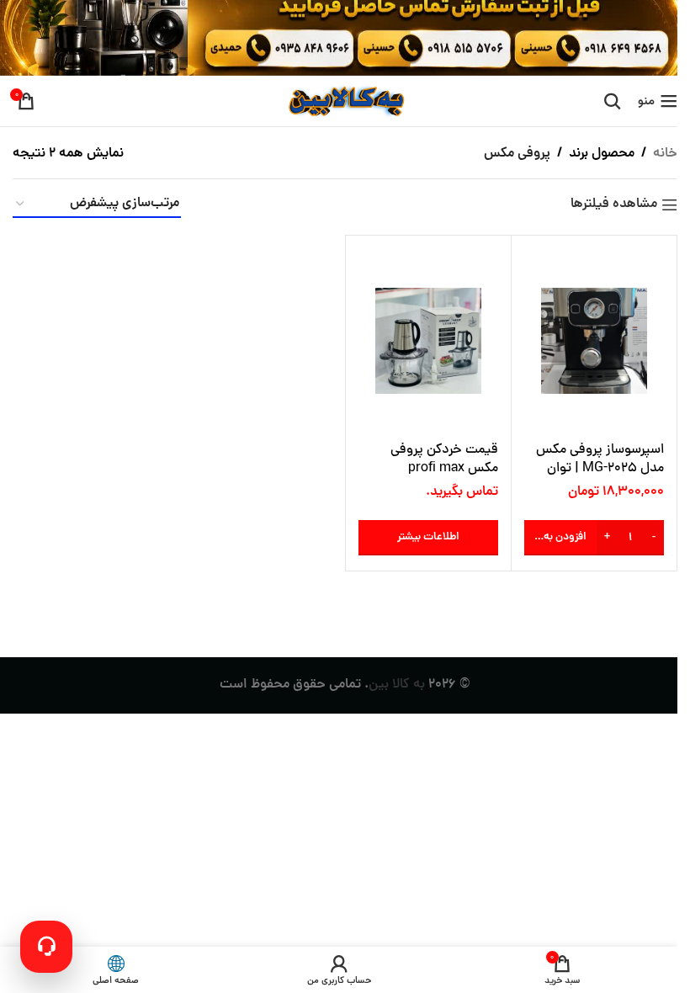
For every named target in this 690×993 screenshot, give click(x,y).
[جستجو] (612, 101)
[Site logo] (345, 102)
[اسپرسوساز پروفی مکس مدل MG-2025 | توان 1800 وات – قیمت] (594, 340)
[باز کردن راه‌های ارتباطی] (46, 947)
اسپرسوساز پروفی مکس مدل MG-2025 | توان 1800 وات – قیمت (600, 469)
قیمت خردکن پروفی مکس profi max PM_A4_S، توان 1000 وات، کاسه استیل (439, 478)
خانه (665, 154)
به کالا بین (397, 685)
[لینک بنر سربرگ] (345, 38)
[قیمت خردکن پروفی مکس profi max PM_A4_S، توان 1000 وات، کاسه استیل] (428, 340)
